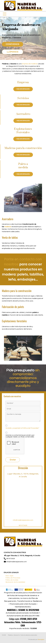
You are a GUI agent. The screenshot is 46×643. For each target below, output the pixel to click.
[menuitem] (9, 575)
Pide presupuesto (20, 370)
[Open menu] (4, 14)
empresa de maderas (30, 64)
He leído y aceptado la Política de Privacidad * (22, 428)
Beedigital (41, 639)
